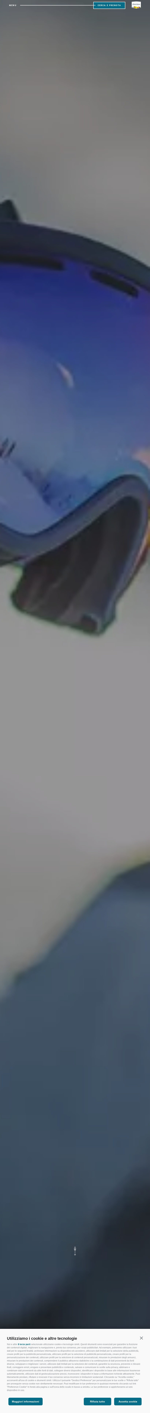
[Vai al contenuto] (74, 1251)
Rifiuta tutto (97, 1401)
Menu (12, 5)
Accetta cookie (128, 1401)
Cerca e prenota (109, 5)
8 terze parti (24, 1344)
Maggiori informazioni (25, 1401)
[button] (141, 1338)
